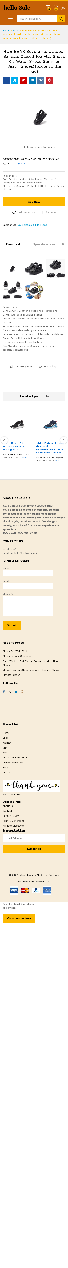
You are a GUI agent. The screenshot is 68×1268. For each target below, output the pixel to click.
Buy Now (34, 201)
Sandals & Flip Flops (34, 224)
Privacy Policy (11, 815)
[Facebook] (4, 692)
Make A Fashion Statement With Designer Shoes (31, 670)
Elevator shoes (11, 674)
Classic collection (13, 762)
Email (6, 581)
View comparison (19, 918)
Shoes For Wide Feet (15, 651)
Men (5, 747)
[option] (17, 437)
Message (8, 593)
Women (7, 742)
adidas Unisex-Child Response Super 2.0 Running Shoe (14, 446)
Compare (51, 212)
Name (6, 568)
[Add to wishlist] (25, 437)
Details (20, 163)
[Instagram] (22, 691)
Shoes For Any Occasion (17, 656)
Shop (16, 30)
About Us (8, 805)
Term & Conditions (13, 820)
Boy (19, 224)
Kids (5, 752)
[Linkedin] (16, 692)
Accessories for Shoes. (16, 757)
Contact (7, 810)
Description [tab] (16, 244)
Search (61, 18)
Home (6, 30)
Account (7, 772)
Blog (5, 767)
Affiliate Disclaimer (14, 825)
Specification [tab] (44, 244)
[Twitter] (10, 692)
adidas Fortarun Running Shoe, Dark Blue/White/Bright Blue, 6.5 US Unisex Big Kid (50, 448)
